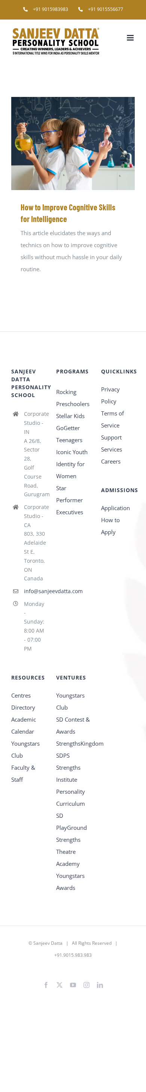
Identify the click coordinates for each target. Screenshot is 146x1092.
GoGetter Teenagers (69, 434)
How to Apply (110, 526)
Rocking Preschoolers (72, 398)
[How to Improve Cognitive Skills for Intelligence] (73, 143)
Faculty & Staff (23, 773)
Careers (111, 461)
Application (115, 508)
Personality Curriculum (70, 797)
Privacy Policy (110, 395)
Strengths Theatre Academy (68, 851)
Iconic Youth (72, 452)
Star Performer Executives (69, 500)
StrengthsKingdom (73, 743)
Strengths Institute (68, 773)
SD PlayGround (71, 821)
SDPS (63, 755)
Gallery (84, 143)
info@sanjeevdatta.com (34, 591)
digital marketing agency (85, 967)
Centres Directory (23, 701)
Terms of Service (112, 419)
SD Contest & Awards (73, 725)
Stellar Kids (70, 416)
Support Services (111, 443)
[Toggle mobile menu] (131, 38)
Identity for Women (70, 470)
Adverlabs (45, 967)
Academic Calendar (23, 725)
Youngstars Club (25, 749)
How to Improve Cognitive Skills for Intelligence (62, 143)
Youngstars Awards (70, 881)
